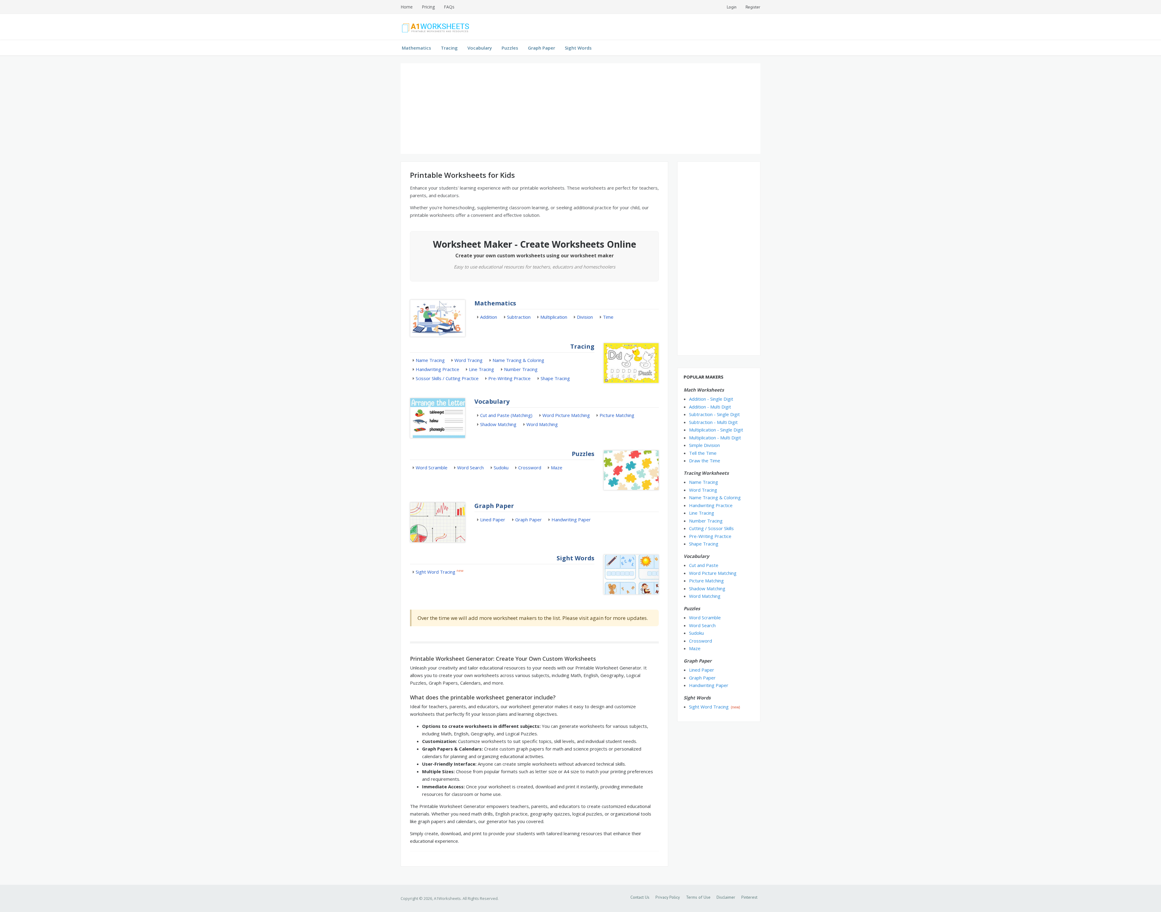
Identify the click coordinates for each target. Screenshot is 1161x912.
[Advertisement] (580, 108)
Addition (488, 317)
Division (585, 317)
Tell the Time (703, 453)
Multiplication (553, 317)
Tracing (449, 48)
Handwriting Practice (437, 369)
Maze (556, 467)
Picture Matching (617, 415)
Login (732, 7)
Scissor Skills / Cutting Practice (447, 378)
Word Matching (542, 424)
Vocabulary (479, 48)
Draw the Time (704, 461)
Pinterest (749, 897)
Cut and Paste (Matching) (506, 415)
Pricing (428, 7)
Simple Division (704, 445)
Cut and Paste (703, 565)
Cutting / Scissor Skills (711, 528)
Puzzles (510, 48)
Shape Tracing (555, 378)
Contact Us (639, 897)
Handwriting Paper (571, 519)
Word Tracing (468, 360)
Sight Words (578, 48)
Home (407, 7)
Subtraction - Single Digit (714, 414)
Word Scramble (431, 467)
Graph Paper (541, 48)
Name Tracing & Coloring (518, 360)
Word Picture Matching (566, 415)
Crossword (529, 467)
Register (753, 7)
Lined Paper (492, 519)
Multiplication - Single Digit (716, 430)
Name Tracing (430, 360)
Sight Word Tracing (435, 572)
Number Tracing (521, 369)
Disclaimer (726, 897)
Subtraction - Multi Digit (713, 422)
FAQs (449, 7)
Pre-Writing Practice (509, 378)
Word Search (470, 467)
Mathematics (416, 48)
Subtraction (519, 317)
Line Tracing (481, 369)
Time (608, 317)
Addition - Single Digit (711, 399)
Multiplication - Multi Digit (715, 438)
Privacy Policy (667, 897)
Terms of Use (698, 897)
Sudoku (501, 467)
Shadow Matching (498, 424)
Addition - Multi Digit (710, 407)
